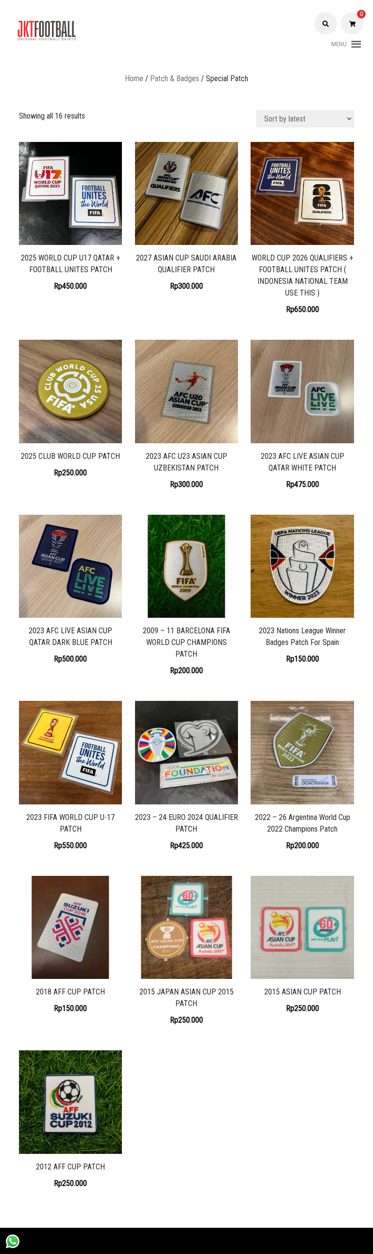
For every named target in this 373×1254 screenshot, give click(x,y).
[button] (339, 44)
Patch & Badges (174, 78)
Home (134, 78)
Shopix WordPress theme (224, 1240)
